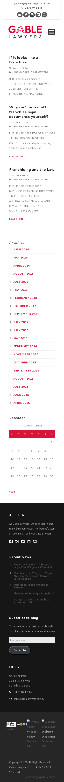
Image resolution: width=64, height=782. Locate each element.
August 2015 (23, 378)
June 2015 (21, 395)
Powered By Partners (39, 777)
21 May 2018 (20, 122)
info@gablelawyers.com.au (34, 3)
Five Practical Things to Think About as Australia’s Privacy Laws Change (32, 576)
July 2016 (20, 330)
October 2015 (24, 362)
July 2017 (21, 322)
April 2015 (21, 403)
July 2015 (21, 387)
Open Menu (51, 32)
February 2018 (25, 298)
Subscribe (19, 650)
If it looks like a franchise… (23, 60)
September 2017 (26, 314)
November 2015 (25, 354)
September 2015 (26, 370)
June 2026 (21, 249)
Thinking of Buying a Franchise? (34, 593)
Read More (16, 156)
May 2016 (20, 338)
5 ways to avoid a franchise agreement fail (31, 601)
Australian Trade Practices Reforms (30, 586)
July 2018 (21, 282)
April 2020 (21, 265)
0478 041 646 (33, 7)
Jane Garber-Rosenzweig (30, 72)
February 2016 (25, 346)
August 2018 (23, 273)
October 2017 (24, 306)
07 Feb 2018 (20, 175)
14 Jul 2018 (20, 68)
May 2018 (20, 290)
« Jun (12, 491)
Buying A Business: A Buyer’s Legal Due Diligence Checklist (32, 566)
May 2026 (20, 257)
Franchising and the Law (32, 169)
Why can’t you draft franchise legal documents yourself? (29, 111)
